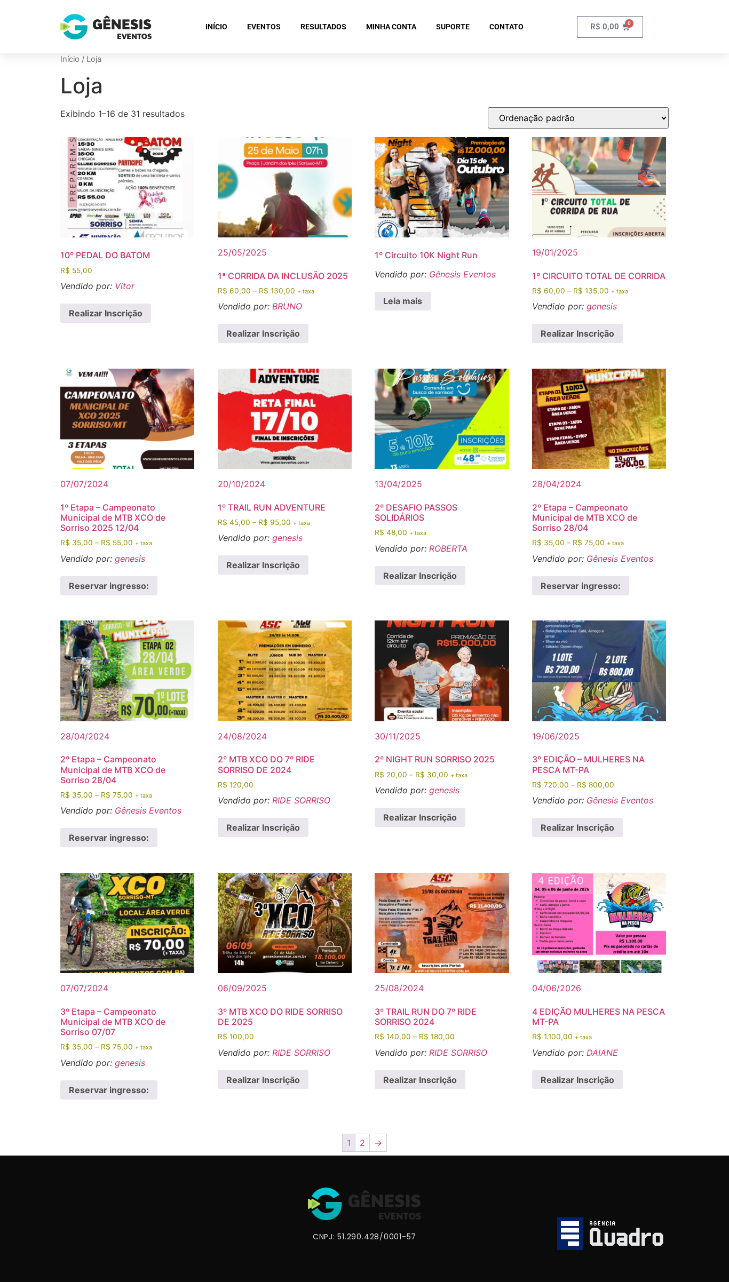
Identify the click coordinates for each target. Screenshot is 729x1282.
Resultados (323, 26)
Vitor (124, 286)
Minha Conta (391, 26)
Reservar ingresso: (109, 585)
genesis (602, 306)
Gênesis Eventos (462, 274)
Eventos (264, 26)
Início (216, 26)
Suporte (453, 26)
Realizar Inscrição (105, 313)
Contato (506, 26)
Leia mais (402, 301)
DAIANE (602, 1052)
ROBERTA (448, 548)
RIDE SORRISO (301, 800)
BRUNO (287, 306)
